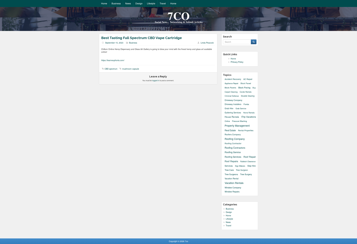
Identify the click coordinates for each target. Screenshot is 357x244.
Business (116, 3)
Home (104, 3)
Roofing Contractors (235, 147)
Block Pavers (230, 87)
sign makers (240, 166)
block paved (246, 83)
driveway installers (233, 104)
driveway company (233, 100)
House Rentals (232, 116)
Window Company (233, 187)
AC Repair (247, 79)
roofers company (233, 134)
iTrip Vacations (248, 116)
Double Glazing (248, 96)
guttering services (233, 112)
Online (227, 121)
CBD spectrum (111, 68)
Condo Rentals (246, 92)
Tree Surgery (246, 174)
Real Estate (230, 130)
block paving (244, 87)
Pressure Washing (239, 121)
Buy (254, 87)
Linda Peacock (207, 42)
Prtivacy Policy (237, 62)
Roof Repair (249, 156)
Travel (163, 3)
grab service (241, 108)
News (128, 3)
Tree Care (229, 169)
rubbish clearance (247, 161)
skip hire (251, 165)
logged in (155, 80)
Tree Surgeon (242, 170)
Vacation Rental (231, 178)
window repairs (232, 191)
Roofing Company (235, 139)
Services (229, 165)
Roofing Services (233, 156)
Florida (246, 104)
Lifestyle (151, 3)
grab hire (229, 108)
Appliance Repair (231, 83)
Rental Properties (245, 130)
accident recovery (233, 79)
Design (139, 3)
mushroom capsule (130, 68)
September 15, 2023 (114, 42)
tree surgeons (231, 174)
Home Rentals (249, 112)
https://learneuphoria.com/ (112, 60)
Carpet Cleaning (231, 92)
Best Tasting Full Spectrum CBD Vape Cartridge (141, 38)
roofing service (233, 152)
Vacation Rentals (234, 183)
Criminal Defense (232, 96)
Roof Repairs (231, 161)
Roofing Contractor (233, 143)
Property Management (237, 125)
